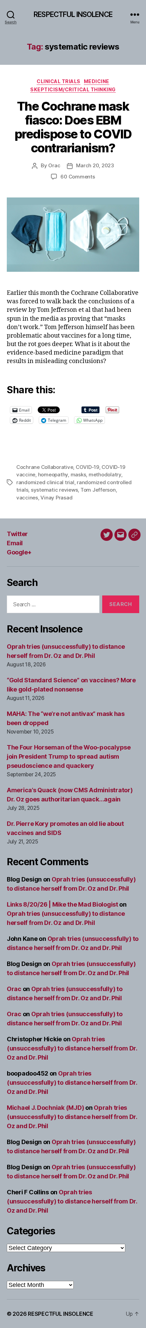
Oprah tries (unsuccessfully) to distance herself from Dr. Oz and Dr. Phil (72, 1048)
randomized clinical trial (45, 482)
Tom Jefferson (98, 490)
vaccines (27, 497)
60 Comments (77, 176)
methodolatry (105, 474)
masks (78, 474)
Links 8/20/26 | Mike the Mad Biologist (62, 904)
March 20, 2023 (95, 165)
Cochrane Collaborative (44, 467)
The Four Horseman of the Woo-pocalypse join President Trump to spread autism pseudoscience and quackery (69, 756)
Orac (54, 165)
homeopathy (53, 474)
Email (15, 543)
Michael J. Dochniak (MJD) (45, 1107)
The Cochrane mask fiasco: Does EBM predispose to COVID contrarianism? (73, 127)
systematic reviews (54, 490)
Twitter (17, 533)
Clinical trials (58, 81)
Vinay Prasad (56, 497)
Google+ (19, 552)
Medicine (96, 81)
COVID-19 (87, 467)
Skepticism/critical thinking (72, 89)
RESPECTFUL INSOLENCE (73, 14)
